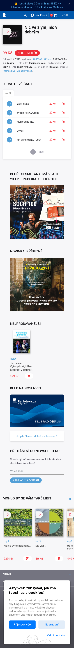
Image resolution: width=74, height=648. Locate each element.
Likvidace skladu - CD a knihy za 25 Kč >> (37, 7)
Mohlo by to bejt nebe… (17, 545)
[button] (26, 15)
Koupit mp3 (25, 53)
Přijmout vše (22, 624)
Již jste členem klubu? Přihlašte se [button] (36, 436)
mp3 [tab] (8, 93)
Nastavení (52, 624)
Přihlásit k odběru (26, 480)
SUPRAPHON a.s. (42, 59)
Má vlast (40, 545)
